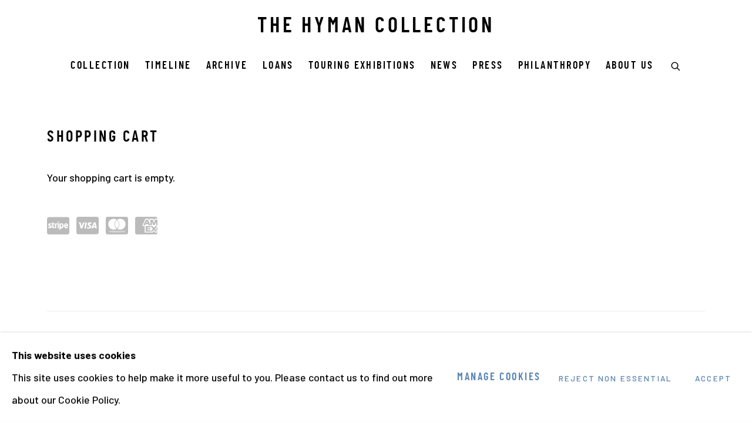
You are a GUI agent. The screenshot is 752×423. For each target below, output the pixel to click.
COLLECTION (100, 66)
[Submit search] (676, 64)
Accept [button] (713, 378)
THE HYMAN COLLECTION (376, 27)
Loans (278, 66)
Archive (227, 66)
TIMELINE (168, 66)
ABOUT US (630, 66)
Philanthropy (554, 66)
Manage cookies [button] (498, 377)
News (444, 66)
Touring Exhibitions (362, 66)
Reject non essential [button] (615, 378)
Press (487, 66)
